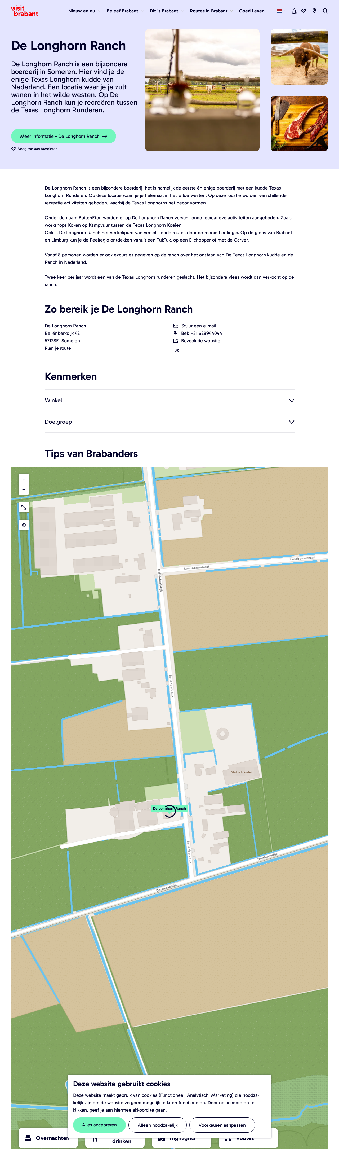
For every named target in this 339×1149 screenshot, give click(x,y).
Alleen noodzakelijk (157, 1125)
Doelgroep (58, 421)
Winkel (53, 400)
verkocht (272, 277)
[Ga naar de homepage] (27, 10)
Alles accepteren (99, 1125)
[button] (24, 479)
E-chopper (200, 240)
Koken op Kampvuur (89, 225)
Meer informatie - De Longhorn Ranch (60, 136)
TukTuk (164, 240)
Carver (241, 240)
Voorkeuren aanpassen (222, 1125)
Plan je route (58, 348)
